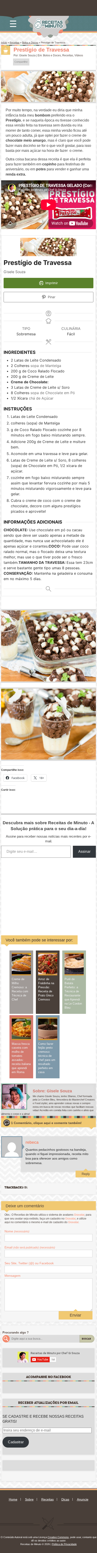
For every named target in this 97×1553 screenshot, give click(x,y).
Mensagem (13, 1275)
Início (4, 42)
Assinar (84, 851)
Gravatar (79, 1214)
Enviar (75, 1315)
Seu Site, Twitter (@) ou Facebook (29, 1263)
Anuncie (82, 1499)
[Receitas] (5, 50)
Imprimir (51, 283)
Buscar (86, 1339)
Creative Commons (58, 1537)
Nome (17, 1231)
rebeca (32, 1142)
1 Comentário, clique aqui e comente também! (46, 1123)
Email (30, 1247)
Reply (86, 1174)
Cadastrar (16, 1442)
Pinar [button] (51, 297)
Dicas (65, 1499)
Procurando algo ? (15, 1332)
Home (13, 1499)
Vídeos (78, 55)
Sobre (29, 1499)
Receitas (14, 42)
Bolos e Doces (30, 42)
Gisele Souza (27, 55)
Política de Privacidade (64, 1544)
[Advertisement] (47, 893)
